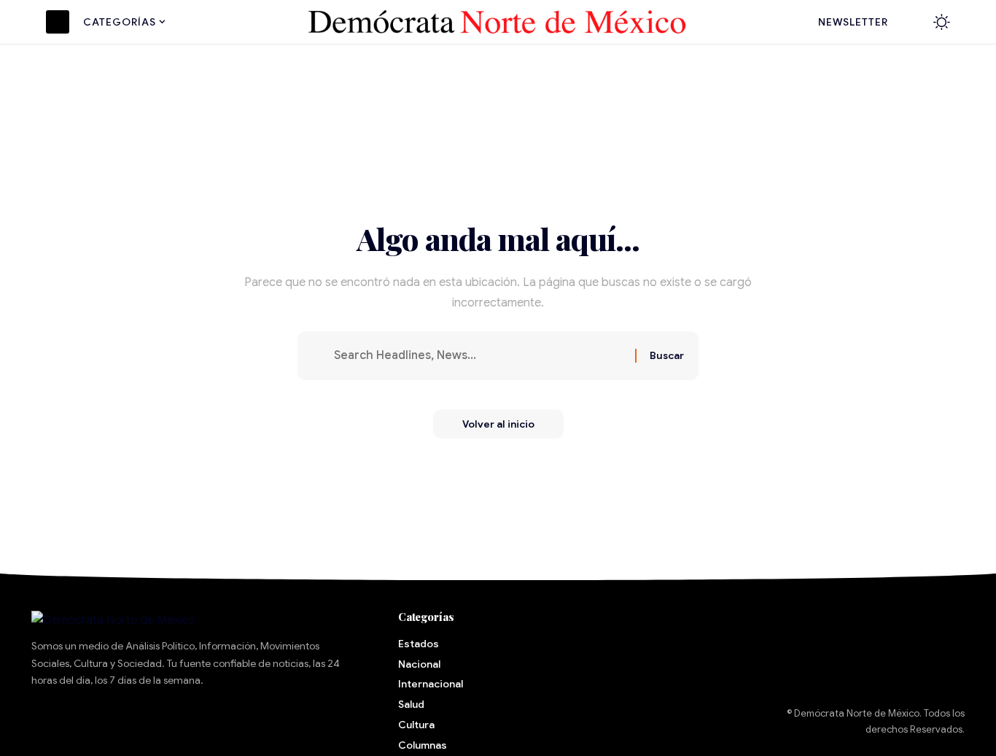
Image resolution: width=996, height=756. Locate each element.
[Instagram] (183, 722)
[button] (911, 21)
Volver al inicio (498, 424)
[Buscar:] (479, 355)
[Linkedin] (227, 722)
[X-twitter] (94, 722)
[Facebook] (49, 722)
